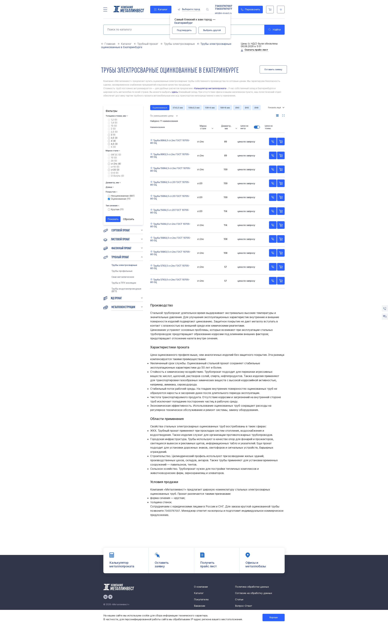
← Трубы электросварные (178, 43)
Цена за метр (244, 127)
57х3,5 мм (178, 107)
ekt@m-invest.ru (223, 13)
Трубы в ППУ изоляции (123, 282)
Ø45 (247, 107)
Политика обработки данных (252, 586)
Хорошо (273, 617)
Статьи (239, 599)
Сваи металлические (122, 277)
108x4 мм (210, 107)
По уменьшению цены (161, 115)
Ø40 (237, 107)
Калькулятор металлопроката (210, 88)
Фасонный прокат (121, 248)
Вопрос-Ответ (243, 605)
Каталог (162, 9)
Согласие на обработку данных (253, 593)
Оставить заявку (273, 69)
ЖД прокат (116, 298)
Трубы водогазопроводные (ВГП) (126, 290)
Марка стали (203, 127)
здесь (174, 92)
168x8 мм (225, 107)
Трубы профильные (121, 271)
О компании (201, 586)
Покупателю (201, 599)
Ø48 (256, 107)
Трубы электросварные (124, 265)
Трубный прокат (120, 257)
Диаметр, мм (226, 127)
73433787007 (223, 6)
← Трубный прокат (146, 43)
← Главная (108, 43)
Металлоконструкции (123, 307)
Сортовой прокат (120, 230)
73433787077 (223, 8)
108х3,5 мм (193, 107)
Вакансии (199, 605)
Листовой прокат (120, 239)
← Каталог (125, 43)
